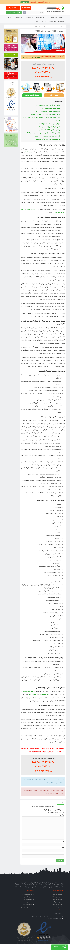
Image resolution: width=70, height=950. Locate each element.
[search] (24, 12)
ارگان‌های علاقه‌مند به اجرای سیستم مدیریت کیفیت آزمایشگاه (43, 133)
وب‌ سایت (62, 853)
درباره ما (44, 21)
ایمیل (62, 847)
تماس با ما (35, 21)
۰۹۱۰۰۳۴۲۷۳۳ (25, 8)
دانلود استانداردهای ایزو (27, 894)
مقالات (9, 17)
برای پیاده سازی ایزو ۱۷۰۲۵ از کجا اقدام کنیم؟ (47, 139)
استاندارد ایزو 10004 (57, 899)
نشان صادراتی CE (58, 902)
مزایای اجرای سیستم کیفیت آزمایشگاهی (49, 124)
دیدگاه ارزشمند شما (59, 815)
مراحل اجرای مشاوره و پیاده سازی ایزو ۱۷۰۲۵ (47, 111)
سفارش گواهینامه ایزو (32, 95)
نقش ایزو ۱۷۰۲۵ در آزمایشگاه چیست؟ (49, 127)
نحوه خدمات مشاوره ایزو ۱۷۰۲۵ (51, 108)
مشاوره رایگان (54, 95)
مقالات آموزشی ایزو (28, 902)
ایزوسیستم (61, 17)
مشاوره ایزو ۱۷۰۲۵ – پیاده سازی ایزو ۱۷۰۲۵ (48, 105)
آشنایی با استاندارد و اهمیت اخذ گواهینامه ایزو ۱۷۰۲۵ (45, 114)
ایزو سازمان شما (40, 17)
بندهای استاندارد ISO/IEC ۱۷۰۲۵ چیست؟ (48, 130)
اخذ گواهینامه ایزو (29, 17)
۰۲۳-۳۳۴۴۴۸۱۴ (42, 77)
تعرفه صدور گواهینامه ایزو (26, 907)
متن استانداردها (52, 21)
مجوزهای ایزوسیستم (27, 904)
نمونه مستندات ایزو (28, 899)
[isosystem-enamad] (43, 932)
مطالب (53, 26)
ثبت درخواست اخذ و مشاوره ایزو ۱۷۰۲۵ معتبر (47, 136)
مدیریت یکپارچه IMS (57, 897)
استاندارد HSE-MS (57, 907)
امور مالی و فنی (18, 17)
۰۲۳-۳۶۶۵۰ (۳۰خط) (12, 8)
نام (63, 841)
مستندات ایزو (61, 21)
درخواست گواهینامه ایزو (10, 54)
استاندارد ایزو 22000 (57, 904)
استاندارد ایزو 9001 (57, 894)
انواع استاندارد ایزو (52, 17)
